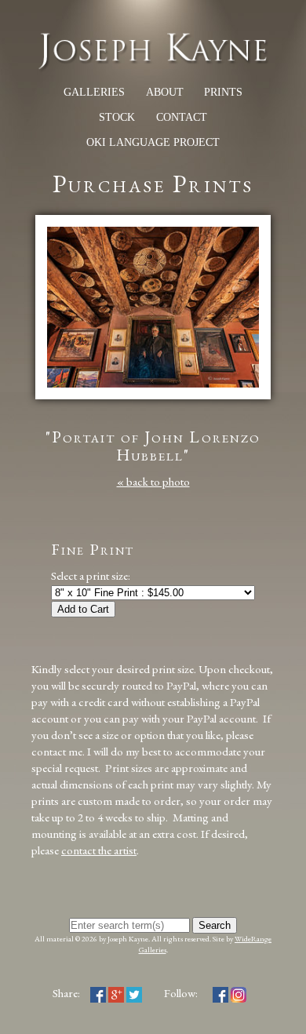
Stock (117, 117)
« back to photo (153, 481)
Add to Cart (83, 609)
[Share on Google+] (116, 992)
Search (215, 925)
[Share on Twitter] (134, 992)
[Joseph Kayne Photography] (153, 67)
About (165, 92)
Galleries (94, 92)
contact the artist (99, 850)
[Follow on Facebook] (220, 992)
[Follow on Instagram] (238, 992)
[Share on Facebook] (98, 992)
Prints (223, 92)
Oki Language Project (153, 142)
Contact (181, 117)
